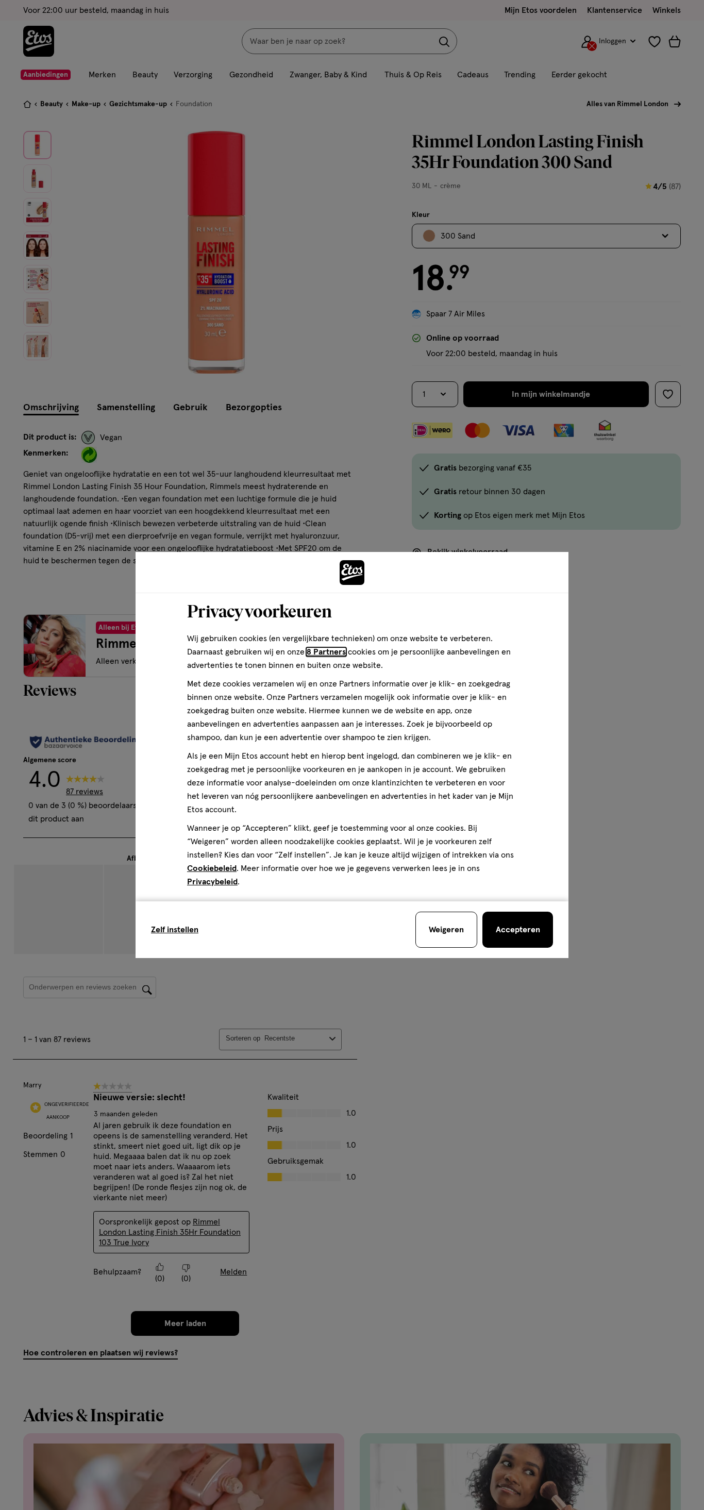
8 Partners (326, 652)
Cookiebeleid (212, 868)
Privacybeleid (212, 882)
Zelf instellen (174, 930)
